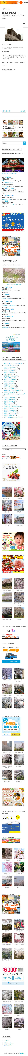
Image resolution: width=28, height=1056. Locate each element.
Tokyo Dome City (6, 199)
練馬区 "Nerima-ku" (9, 408)
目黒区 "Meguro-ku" (10, 404)
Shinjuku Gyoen (6, 298)
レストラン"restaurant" (10, 367)
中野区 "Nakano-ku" (9, 372)
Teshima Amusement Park (9, 204)
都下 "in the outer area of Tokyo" (13, 417)
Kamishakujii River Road (8, 305)
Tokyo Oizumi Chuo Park (8, 313)
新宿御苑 (7, 294)
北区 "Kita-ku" (8, 374)
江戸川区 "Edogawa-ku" (10, 397)
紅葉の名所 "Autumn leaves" (12, 406)
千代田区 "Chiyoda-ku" (10, 376)
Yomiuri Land (5, 186)
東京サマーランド (10, 188)
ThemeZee (21, 1053)
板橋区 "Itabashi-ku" (9, 392)
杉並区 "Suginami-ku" (10, 388)
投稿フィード (7, 1042)
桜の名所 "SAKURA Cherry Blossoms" (11, 47)
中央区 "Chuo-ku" (9, 370)
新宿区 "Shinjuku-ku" (10, 386)
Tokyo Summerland (7, 192)
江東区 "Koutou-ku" (9, 399)
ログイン (6, 1040)
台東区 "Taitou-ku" (9, 377)
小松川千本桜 (10, 284)
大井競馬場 (8, 177)
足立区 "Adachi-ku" (9, 415)
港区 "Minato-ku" (9, 403)
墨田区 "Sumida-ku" (9, 381)
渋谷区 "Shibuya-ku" (10, 401)
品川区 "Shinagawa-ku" (10, 379)
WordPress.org (8, 1045)
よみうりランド (9, 182)
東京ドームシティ (9, 195)
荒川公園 (23, 111)
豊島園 (7, 201)
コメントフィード (8, 1044)
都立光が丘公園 (9, 316)
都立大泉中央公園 (9, 309)
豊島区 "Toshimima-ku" (10, 413)
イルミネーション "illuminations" (13, 363)
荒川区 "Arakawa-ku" (10, 410)
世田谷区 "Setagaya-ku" (10, 369)
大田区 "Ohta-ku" (9, 383)
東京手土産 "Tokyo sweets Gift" (13, 390)
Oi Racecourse (5, 181)
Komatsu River (17, 284)
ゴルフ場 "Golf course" (10, 365)
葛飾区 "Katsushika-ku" (10, 412)
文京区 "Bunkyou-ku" (10, 385)
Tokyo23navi (9, 12)
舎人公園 (7, 324)
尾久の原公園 (6, 111)
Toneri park (5, 327)
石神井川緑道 (8, 302)
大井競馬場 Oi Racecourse (9, 173)
